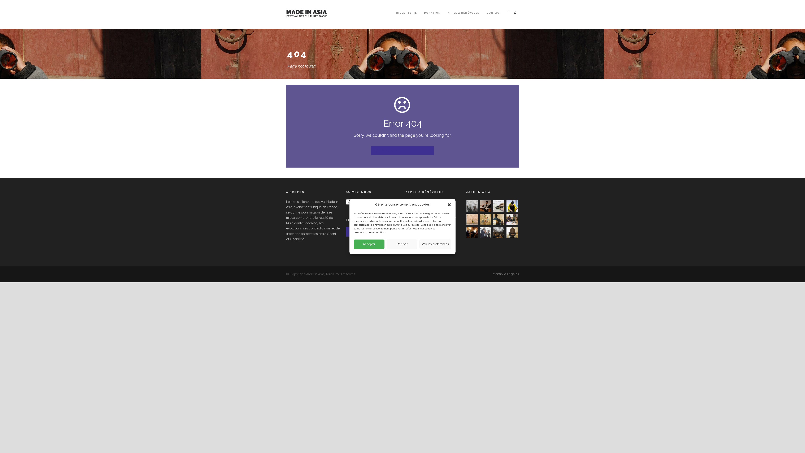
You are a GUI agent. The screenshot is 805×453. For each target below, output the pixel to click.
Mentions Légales (506, 274)
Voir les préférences (435, 244)
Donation (432, 13)
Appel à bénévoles (463, 13)
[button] (449, 205)
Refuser (402, 244)
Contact (494, 13)
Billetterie (406, 13)
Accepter (369, 244)
